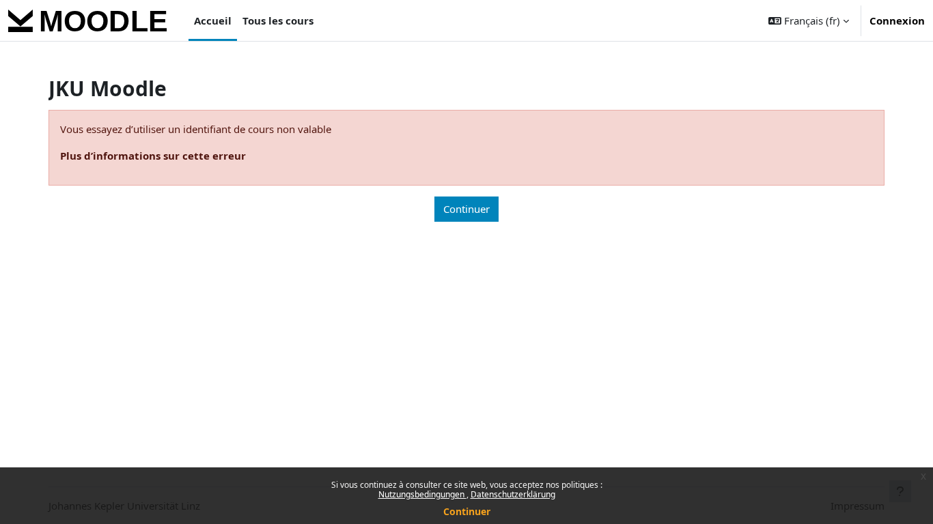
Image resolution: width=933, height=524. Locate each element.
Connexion (897, 20)
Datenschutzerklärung (513, 494)
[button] (809, 20)
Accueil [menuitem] (213, 20)
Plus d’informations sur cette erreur (153, 155)
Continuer (466, 511)
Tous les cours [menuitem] (278, 20)
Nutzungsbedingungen (422, 494)
